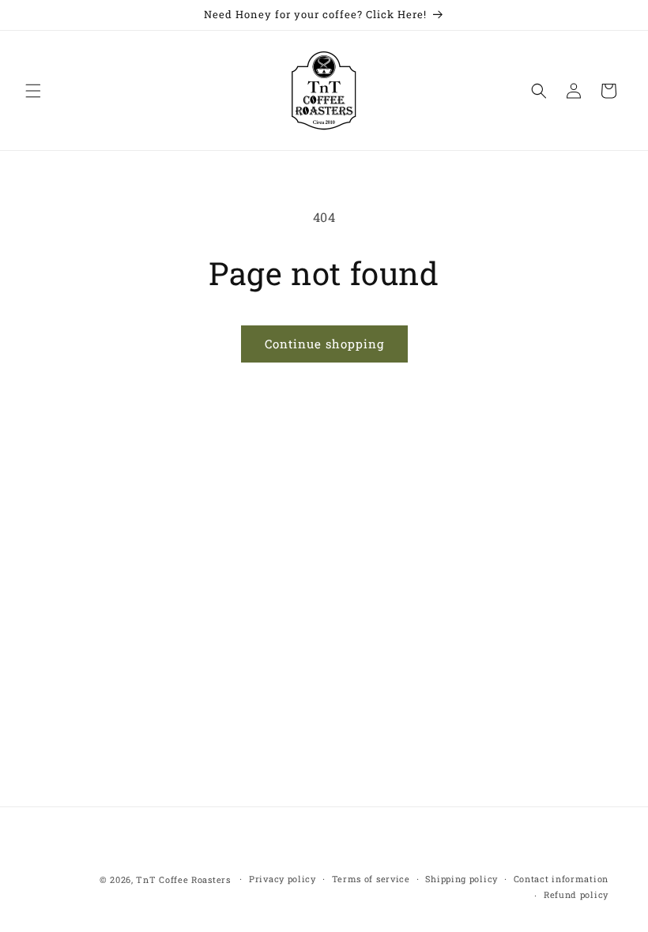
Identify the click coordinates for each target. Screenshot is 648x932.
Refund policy (576, 894)
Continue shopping (324, 343)
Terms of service (371, 879)
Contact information (561, 879)
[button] (33, 90)
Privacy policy (282, 879)
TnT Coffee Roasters (183, 879)
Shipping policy (461, 879)
